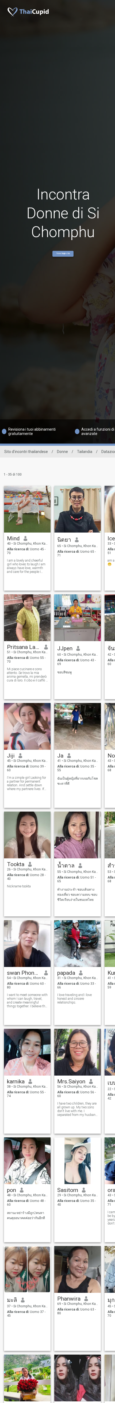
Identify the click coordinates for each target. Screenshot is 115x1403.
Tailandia (84, 451)
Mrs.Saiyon (71, 1081)
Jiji (11, 755)
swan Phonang (23, 973)
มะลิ (12, 1300)
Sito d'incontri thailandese (26, 451)
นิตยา (64, 540)
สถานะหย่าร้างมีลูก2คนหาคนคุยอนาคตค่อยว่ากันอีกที (26, 1215)
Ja (60, 755)
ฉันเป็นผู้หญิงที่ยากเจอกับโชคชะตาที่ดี (77, 781)
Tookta (15, 864)
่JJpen (64, 648)
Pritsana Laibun (23, 647)
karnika (16, 1081)
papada (66, 973)
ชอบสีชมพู (64, 672)
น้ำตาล (66, 865)
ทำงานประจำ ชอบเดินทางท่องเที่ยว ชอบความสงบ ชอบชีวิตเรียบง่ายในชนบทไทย (77, 895)
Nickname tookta (19, 886)
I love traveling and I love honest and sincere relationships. (74, 998)
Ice (111, 538)
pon (11, 1190)
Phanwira (68, 1298)
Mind (13, 538)
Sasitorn (67, 1190)
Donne (62, 451)
